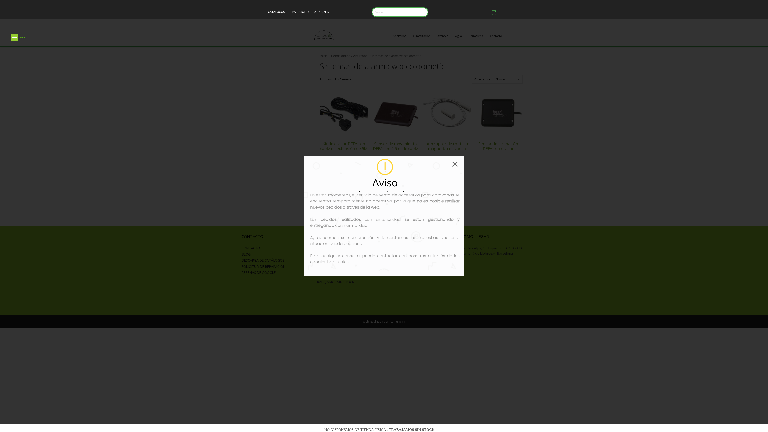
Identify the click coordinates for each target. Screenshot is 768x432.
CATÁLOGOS (276, 12)
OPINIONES (321, 12)
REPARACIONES (299, 12)
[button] (14, 37)
